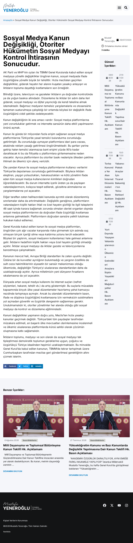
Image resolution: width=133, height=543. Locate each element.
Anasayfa (7, 20)
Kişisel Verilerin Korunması (15, 520)
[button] (119, 7)
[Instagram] (126, 505)
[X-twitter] (112, 505)
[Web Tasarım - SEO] (7, 531)
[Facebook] (104, 505)
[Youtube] (119, 505)
